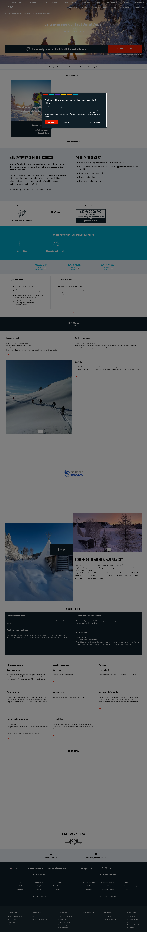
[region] (74, 110)
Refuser (66, 122)
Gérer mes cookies (95, 122)
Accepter (51, 122)
